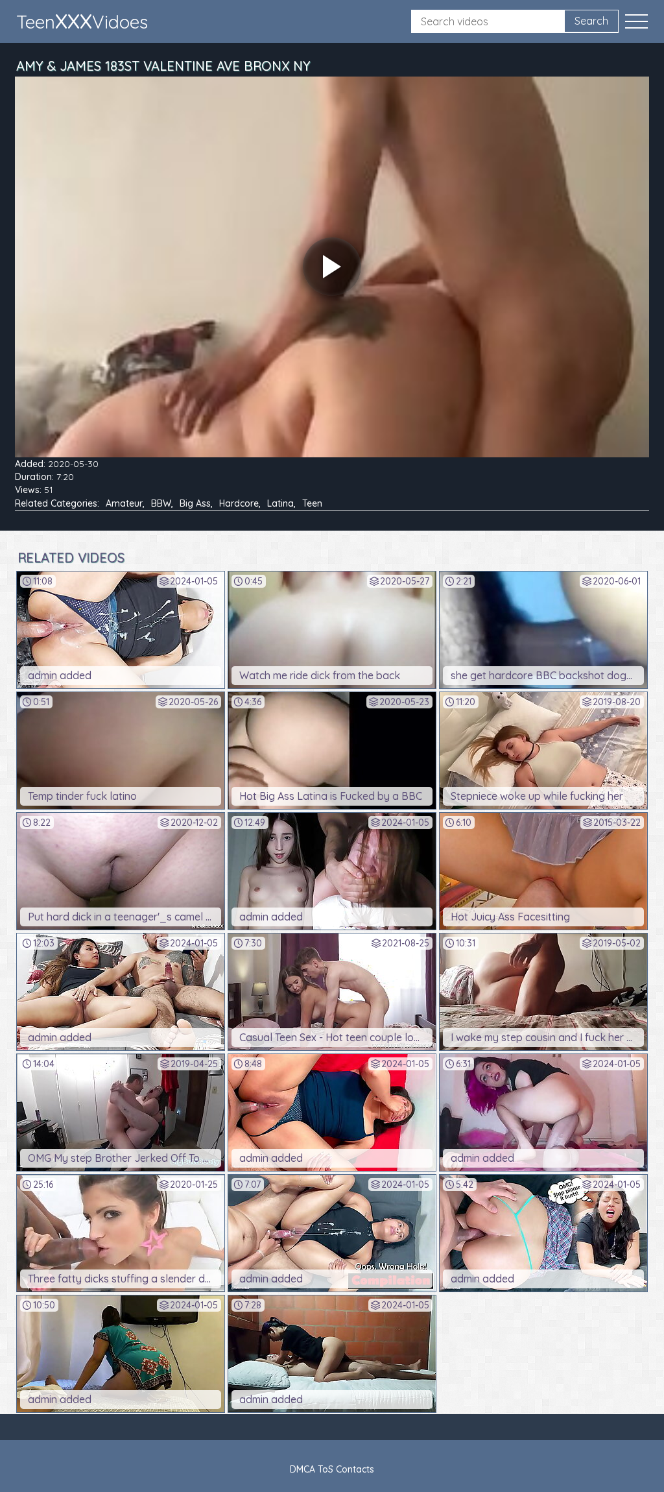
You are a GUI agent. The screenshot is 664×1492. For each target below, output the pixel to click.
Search (591, 20)
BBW (161, 503)
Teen (312, 503)
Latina (280, 503)
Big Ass (195, 503)
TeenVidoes (82, 21)
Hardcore (239, 503)
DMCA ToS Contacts (332, 1469)
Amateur (124, 503)
